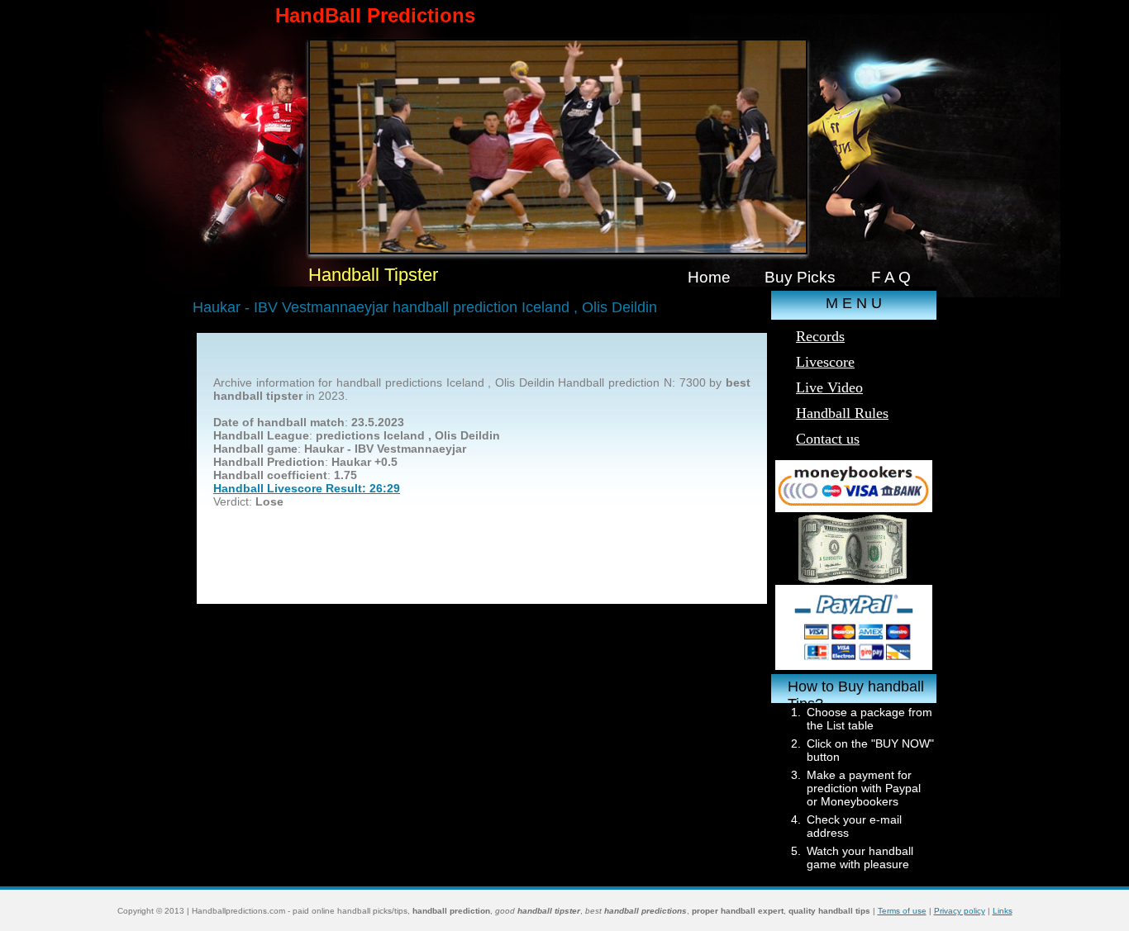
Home (709, 277)
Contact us (828, 438)
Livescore (825, 362)
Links (1002, 910)
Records (820, 336)
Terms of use (902, 910)
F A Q (891, 277)
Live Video (829, 387)
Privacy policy (959, 910)
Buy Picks (800, 277)
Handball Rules (842, 413)
